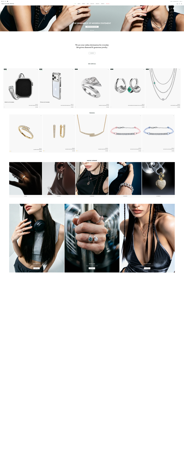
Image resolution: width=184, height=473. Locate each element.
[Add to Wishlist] (37, 70)
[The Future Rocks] (7, 4)
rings (88, 3)
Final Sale (107, 3)
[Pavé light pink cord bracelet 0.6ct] (125, 130)
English (181, 1)
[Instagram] (4, 1)
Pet (75, 3)
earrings (83, 3)
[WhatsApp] (6, 1)
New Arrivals (92, 63)
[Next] (114, 1)
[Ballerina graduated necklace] (92, 130)
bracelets (97, 3)
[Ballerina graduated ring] (25, 131)
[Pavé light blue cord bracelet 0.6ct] (158, 130)
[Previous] (70, 1)
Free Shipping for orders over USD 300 (92, 1)
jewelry (79, 3)
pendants (102, 3)
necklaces (92, 3)
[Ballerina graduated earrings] (59, 130)
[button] (90, 30)
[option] (92, 18)
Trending (92, 113)
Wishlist (171, 1)
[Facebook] (2, 1)
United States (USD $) (175, 1)
